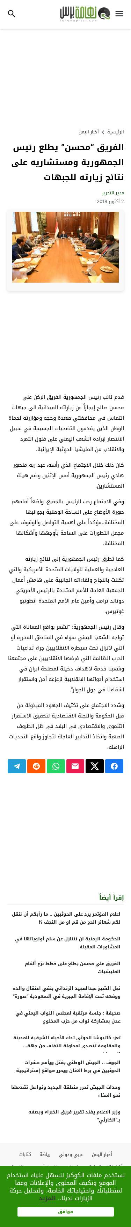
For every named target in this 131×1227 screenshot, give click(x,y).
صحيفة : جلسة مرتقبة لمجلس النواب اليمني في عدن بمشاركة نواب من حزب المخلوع (68, 1017)
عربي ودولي (71, 1154)
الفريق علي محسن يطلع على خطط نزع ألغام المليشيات (73, 967)
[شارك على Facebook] (114, 766)
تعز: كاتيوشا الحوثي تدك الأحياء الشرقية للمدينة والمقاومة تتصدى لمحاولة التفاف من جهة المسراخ (67, 1045)
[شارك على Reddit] (36, 766)
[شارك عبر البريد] (75, 766)
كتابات (25, 1154)
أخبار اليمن (89, 131)
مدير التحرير (113, 192)
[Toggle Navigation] (121, 14)
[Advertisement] (65, 77)
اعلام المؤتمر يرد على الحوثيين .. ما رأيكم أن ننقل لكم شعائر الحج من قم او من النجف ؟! (66, 918)
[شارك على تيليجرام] (16, 766)
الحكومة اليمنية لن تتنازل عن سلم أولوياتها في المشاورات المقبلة (68, 942)
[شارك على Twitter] (94, 766)
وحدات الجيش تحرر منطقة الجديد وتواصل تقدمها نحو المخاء (66, 1091)
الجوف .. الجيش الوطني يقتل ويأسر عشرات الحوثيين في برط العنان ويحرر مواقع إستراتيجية (68, 1066)
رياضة (44, 1154)
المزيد (47, 1198)
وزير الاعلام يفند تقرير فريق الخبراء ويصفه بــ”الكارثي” (74, 1116)
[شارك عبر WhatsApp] (56, 766)
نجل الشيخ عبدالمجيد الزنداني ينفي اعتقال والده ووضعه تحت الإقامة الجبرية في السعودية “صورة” (67, 992)
